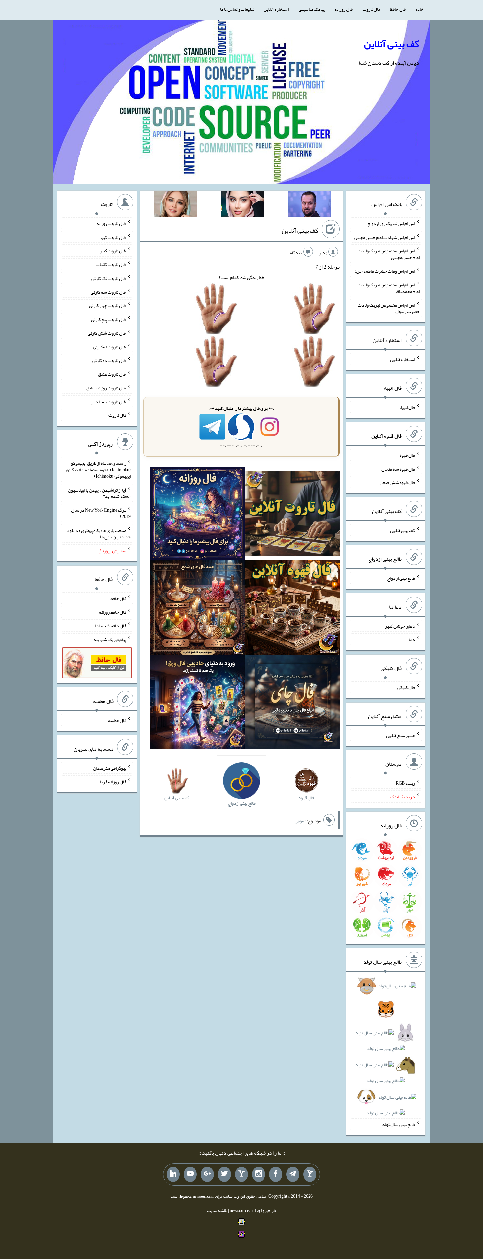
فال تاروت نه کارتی (109, 346)
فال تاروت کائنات (111, 264)
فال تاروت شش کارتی (107, 333)
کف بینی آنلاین (391, 43)
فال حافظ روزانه (112, 612)
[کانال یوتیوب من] (190, 1174)
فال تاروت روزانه (111, 223)
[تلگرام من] (292, 1174)
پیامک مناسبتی (312, 9)
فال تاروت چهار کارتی (107, 305)
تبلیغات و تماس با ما (237, 9)
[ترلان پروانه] (242, 205)
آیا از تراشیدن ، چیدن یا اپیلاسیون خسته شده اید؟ (99, 493)
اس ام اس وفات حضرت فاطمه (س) (385, 271)
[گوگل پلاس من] (207, 1174)
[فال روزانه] (197, 514)
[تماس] (241, 1174)
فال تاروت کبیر (113, 236)
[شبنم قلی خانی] (175, 205)
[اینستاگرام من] (258, 1174)
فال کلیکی (406, 687)
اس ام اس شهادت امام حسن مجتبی (384, 236)
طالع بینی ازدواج (401, 578)
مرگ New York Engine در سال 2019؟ (101, 513)
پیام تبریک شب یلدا (109, 639)
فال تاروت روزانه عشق (106, 387)
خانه (420, 9)
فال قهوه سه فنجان (398, 468)
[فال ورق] (197, 703)
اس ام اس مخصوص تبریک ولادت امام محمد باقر (389, 288)
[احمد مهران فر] (309, 205)
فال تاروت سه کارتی (108, 291)
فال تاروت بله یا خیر (108, 401)
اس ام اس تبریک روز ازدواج (391, 223)
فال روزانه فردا (113, 781)
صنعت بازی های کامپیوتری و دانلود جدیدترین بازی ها (99, 533)
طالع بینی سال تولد (398, 1124)
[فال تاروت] (292, 514)
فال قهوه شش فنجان (397, 482)
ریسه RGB (405, 782)
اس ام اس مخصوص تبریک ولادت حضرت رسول (389, 308)
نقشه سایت (217, 1210)
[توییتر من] (224, 1174)
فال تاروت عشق (112, 374)
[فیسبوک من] (275, 1174)
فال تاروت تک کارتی (108, 278)
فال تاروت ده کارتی (109, 360)
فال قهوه (407, 455)
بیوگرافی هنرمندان (109, 767)
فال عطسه (117, 720)
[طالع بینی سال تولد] (386, 1051)
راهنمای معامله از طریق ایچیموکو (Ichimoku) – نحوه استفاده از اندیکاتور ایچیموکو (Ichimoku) (98, 469)
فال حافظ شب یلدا (110, 625)
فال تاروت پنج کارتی (108, 319)
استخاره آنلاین (276, 9)
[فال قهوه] (292, 609)
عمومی (301, 820)
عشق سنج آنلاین (400, 735)
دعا (412, 639)
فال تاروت (371, 9)
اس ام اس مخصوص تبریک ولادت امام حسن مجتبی (389, 254)
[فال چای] (292, 703)
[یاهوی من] (309, 1174)
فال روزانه (343, 9)
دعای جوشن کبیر (400, 625)
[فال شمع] (197, 609)
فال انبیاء (407, 407)
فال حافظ (398, 9)
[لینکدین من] (173, 1174)
